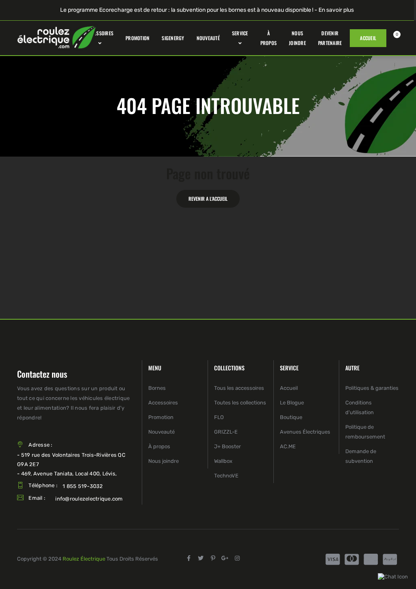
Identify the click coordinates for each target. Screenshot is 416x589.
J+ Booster (227, 446)
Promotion (160, 417)
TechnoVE (226, 476)
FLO (219, 417)
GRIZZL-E (226, 432)
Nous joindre (163, 461)
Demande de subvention (360, 456)
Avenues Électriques (305, 432)
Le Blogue (292, 403)
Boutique (291, 417)
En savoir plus (336, 9)
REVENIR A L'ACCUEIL (208, 198)
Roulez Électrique (84, 559)
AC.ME (288, 446)
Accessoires (163, 403)
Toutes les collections (240, 403)
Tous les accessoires (239, 388)
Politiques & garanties (372, 388)
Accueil (289, 388)
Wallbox (223, 461)
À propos (159, 446)
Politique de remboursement (365, 432)
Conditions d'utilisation (359, 407)
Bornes (157, 388)
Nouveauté (161, 432)
